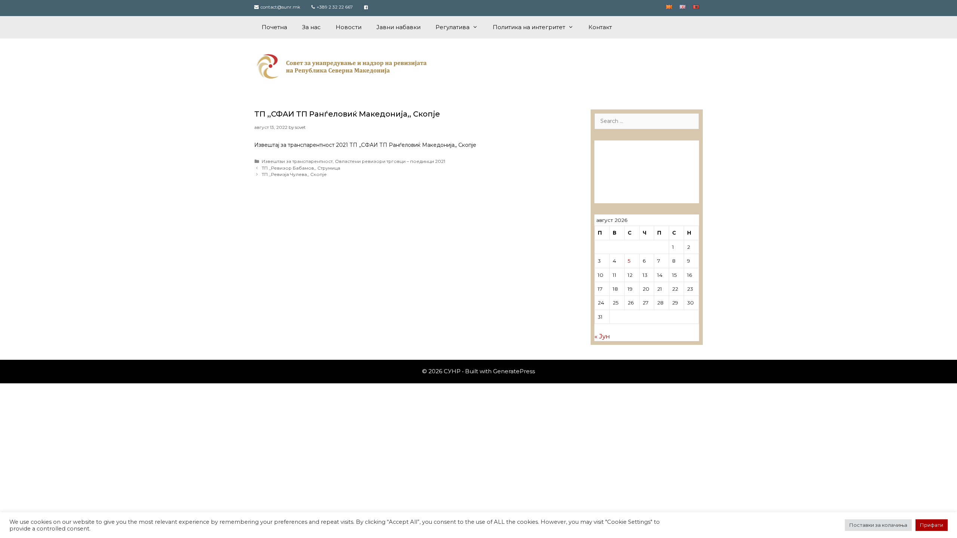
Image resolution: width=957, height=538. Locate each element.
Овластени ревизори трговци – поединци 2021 (390, 161)
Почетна (274, 27)
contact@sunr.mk (280, 7)
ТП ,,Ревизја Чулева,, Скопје (294, 174)
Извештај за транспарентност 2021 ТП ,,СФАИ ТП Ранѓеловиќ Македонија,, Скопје (365, 145)
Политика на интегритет (529, 27)
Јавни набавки (398, 27)
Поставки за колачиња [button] (878, 525)
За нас (311, 27)
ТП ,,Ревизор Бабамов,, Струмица (301, 168)
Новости (348, 27)
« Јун (602, 336)
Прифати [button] (931, 525)
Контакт (600, 27)
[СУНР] (343, 66)
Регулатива (453, 27)
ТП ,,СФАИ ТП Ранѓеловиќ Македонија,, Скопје (347, 113)
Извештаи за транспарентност (297, 161)
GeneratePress (514, 371)
